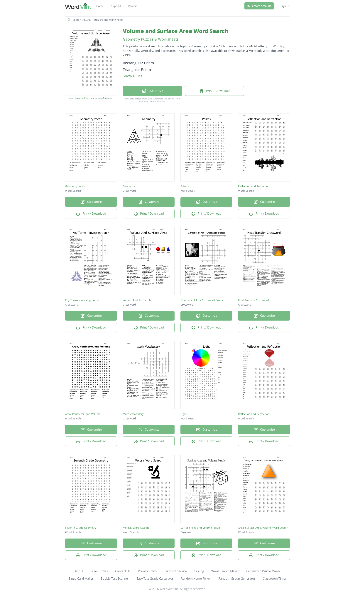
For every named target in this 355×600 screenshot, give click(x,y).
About (79, 571)
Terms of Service (175, 571)
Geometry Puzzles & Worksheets (151, 39)
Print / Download (217, 91)
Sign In (285, 6)
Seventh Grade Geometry (80, 527)
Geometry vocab (75, 186)
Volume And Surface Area (138, 300)
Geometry (129, 186)
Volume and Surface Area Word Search (175, 31)
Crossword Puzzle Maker (263, 571)
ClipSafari (108, 97)
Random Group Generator (236, 578)
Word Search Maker (225, 571)
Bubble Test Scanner (115, 578)
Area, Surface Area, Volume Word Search (263, 527)
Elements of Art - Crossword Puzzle (202, 300)
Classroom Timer (275, 578)
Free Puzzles (99, 571)
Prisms (184, 186)
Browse (132, 6)
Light (183, 414)
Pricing (199, 571)
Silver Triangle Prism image (83, 97)
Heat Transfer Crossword (253, 300)
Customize (155, 91)
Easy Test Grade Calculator (154, 578)
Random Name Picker (196, 578)
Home (100, 6)
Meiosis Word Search (136, 527)
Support (116, 6)
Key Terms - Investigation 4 (82, 300)
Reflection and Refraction (253, 186)
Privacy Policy (147, 571)
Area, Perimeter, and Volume (82, 414)
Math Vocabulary (133, 414)
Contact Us (123, 571)
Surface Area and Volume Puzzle (200, 527)
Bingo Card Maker (81, 578)
